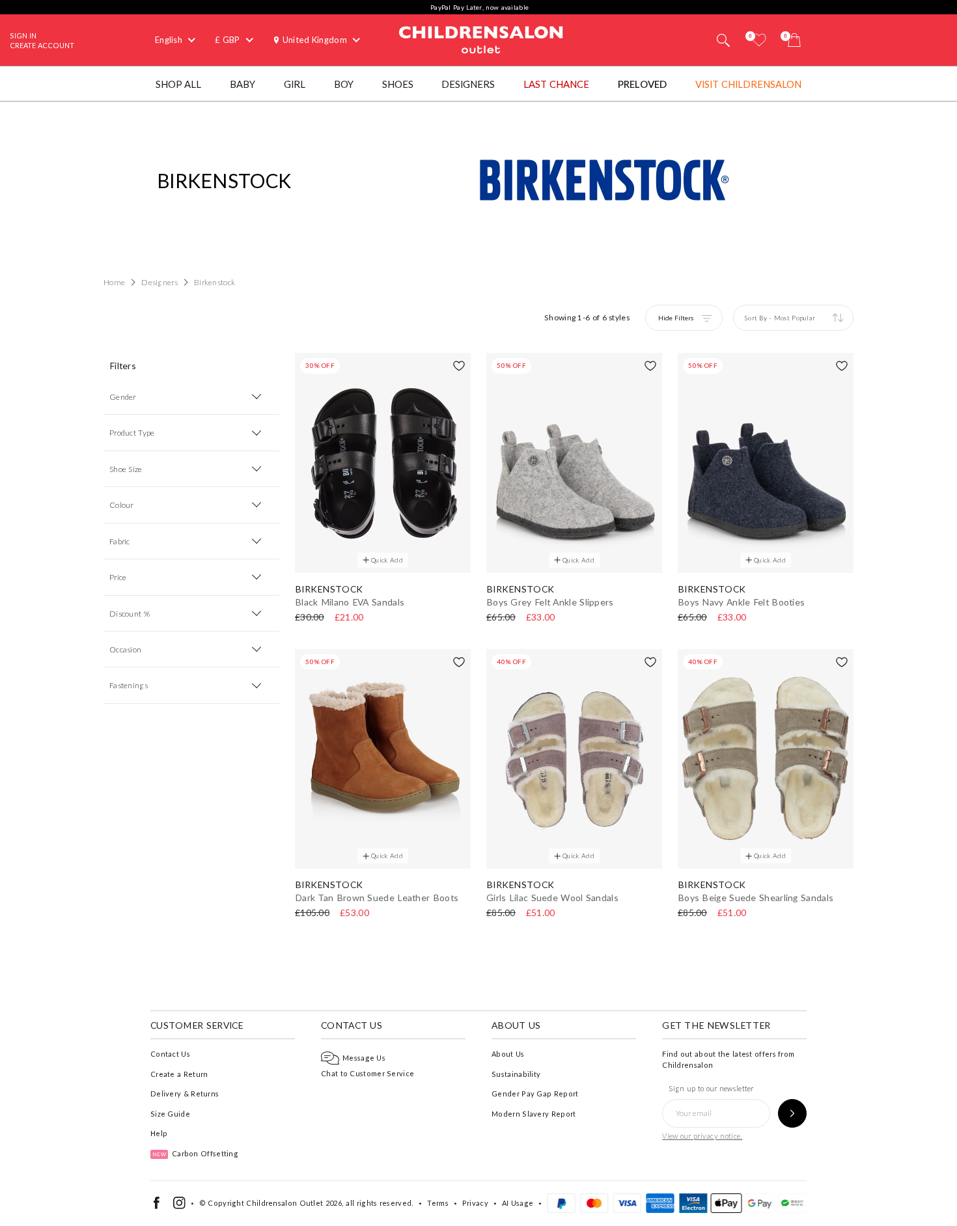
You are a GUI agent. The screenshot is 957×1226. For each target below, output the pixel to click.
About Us (508, 1054)
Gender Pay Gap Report (535, 1093)
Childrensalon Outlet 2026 (294, 1203)
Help (158, 1133)
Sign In (23, 35)
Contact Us (170, 1054)
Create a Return (179, 1074)
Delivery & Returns (184, 1093)
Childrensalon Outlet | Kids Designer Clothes (481, 38)
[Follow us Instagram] (179, 1206)
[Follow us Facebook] (156, 1206)
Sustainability (516, 1074)
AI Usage (517, 1203)
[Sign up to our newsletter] (792, 1113)
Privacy (475, 1203)
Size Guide (170, 1113)
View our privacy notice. (702, 1136)
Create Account (42, 45)
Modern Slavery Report (534, 1113)
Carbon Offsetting (195, 1153)
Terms (438, 1203)
